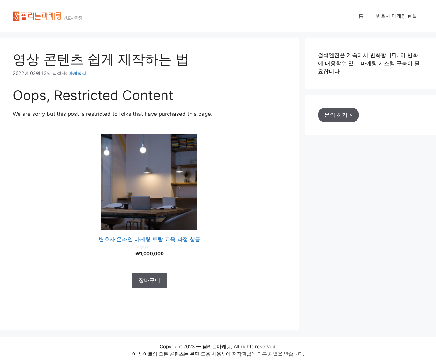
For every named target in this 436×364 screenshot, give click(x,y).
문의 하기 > (338, 115)
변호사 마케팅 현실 (396, 16)
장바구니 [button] (149, 280)
